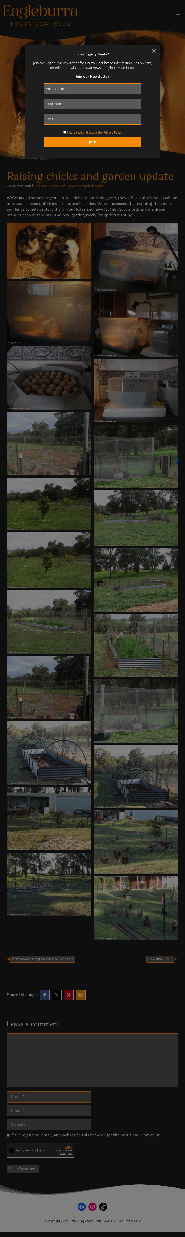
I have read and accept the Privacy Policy (94, 132)
